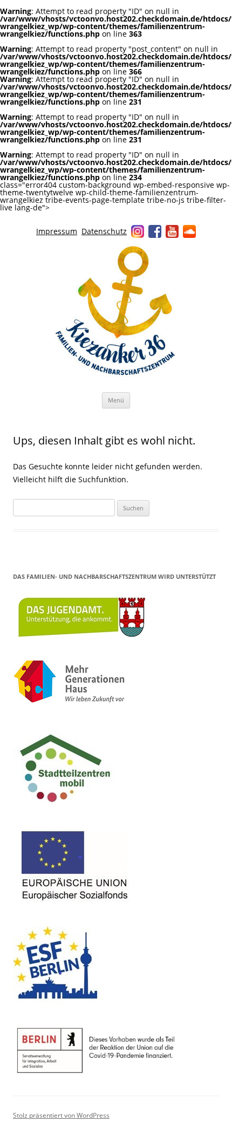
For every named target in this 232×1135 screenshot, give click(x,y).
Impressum (56, 231)
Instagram (137, 231)
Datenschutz (104, 231)
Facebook (154, 231)
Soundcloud (189, 231)
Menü (116, 400)
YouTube (172, 231)
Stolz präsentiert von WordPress (61, 1115)
